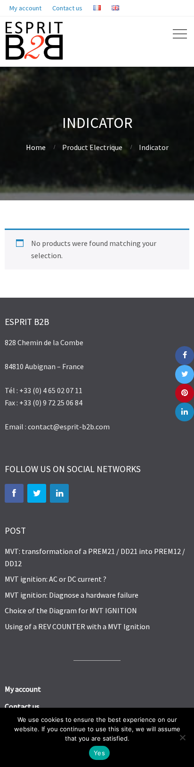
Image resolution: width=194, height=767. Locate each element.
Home (36, 147)
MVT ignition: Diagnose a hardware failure (71, 595)
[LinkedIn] (59, 493)
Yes (99, 753)
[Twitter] (36, 493)
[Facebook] (14, 493)
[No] (182, 737)
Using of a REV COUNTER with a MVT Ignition (77, 626)
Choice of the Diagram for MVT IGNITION (71, 610)
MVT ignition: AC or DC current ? (55, 579)
